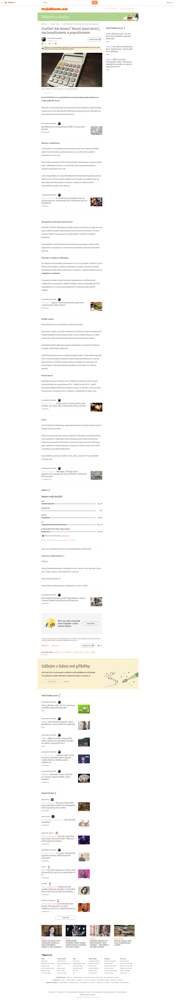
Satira (108, 46)
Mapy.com (70, 977)
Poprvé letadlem (108, 963)
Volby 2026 (44, 961)
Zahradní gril (114, 980)
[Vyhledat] (95, 2)
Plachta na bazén (70, 980)
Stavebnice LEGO (73, 982)
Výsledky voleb (45, 966)
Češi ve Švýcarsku (109, 968)
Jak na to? (66, 681)
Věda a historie (47, 803)
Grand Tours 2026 (62, 973)
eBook (45, 43)
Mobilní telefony (63, 982)
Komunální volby (45, 973)
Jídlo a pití (45, 302)
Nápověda (81, 992)
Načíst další (66, 917)
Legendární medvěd (54, 38)
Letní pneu (93, 982)
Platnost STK (123, 973)
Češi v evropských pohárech (111, 977)
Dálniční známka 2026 (126, 963)
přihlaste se (66, 536)
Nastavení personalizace (87, 994)
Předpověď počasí (78, 977)
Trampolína (79, 980)
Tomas (43, 867)
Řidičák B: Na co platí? (126, 968)
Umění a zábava (48, 755)
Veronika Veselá (47, 833)
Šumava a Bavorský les (110, 966)
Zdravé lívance (92, 966)
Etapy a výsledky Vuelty (63, 963)
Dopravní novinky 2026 (126, 966)
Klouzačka (93, 980)
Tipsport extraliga (77, 966)
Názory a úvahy (48, 198)
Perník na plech (93, 973)
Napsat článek (91, 623)
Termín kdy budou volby (47, 968)
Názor (87, 652)
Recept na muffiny (94, 963)
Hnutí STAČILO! (67, 652)
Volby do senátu (45, 970)
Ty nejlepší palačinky (94, 961)
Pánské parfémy (124, 982)
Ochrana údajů (96, 992)
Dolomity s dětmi (109, 973)
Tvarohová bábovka (94, 968)
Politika (93, 652)
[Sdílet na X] (101, 646)
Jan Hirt (59, 966)
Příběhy (44, 774)
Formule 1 (75, 970)
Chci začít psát (129, 8)
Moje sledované (111, 8)
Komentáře (44, 654)
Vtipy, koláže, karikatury (52, 819)
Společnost (57, 652)
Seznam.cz (170, 2)
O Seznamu (60, 992)
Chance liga (76, 961)
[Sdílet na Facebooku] (99, 646)
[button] (71, 70)
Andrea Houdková (48, 900)
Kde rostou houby (89, 977)
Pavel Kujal (45, 816)
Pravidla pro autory (109, 992)
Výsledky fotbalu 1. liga (79, 963)
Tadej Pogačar (61, 968)
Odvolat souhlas (121, 992)
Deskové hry (100, 982)
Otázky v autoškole (125, 970)
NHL (74, 973)
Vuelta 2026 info (61, 961)
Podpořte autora (93, 39)
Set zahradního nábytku (103, 980)
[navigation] (2, 2)
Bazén (63, 980)
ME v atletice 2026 (78, 968)
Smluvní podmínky (71, 992)
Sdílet (52, 43)
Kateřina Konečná (78, 652)
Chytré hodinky (115, 982)
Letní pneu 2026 (124, 961)
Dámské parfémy (84, 982)
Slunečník (86, 980)
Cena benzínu (99, 977)
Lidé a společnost (48, 836)
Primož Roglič (61, 970)
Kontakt (88, 992)
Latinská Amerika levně (110, 970)
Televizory (107, 982)
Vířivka (120, 980)
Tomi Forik (45, 799)
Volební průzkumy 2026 (47, 963)
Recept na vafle (93, 970)
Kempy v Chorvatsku (109, 961)
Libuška (44, 883)
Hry (43, 870)
